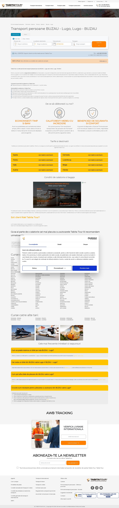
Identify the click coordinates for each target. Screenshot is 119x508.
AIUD (12, 261)
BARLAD (13, 279)
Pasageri (75, 41)
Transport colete (61, 5)
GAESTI (37, 287)
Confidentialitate (70, 506)
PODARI (62, 289)
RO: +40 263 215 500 (104, 4)
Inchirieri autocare (88, 5)
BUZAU (13, 295)
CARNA (13, 308)
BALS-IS (13, 275)
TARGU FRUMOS (89, 279)
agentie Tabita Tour (78, 355)
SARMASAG (63, 306)
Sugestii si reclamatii (66, 492)
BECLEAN (13, 283)
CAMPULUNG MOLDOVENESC (19, 301)
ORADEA (62, 273)
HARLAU (37, 298)
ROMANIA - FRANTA (40, 318)
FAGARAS (38, 276)
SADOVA (62, 303)
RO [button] (106, 1)
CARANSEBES (14, 305)
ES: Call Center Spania (104, 6)
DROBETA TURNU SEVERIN (42, 275)
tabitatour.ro (68, 367)
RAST (61, 294)
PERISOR (62, 279)
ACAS (12, 257)
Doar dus (17, 38)
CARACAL (13, 303)
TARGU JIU (87, 281)
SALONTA (62, 305)
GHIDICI (37, 292)
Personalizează (58, 268)
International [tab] (15, 34)
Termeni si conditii (61, 506)
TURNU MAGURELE (90, 297)
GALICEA (37, 290)
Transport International (42, 478)
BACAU (13, 268)
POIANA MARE (64, 290)
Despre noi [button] (91, 1)
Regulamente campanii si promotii (45, 491)
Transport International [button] (36, 5)
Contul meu (100, 1)
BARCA (13, 278)
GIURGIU (37, 295)
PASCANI (62, 276)
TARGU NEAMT (89, 284)
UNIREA (87, 298)
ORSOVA (62, 275)
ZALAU (86, 306)
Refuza (34, 268)
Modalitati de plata (16, 484)
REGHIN (62, 295)
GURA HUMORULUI (40, 297)
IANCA (37, 305)
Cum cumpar (14, 481)
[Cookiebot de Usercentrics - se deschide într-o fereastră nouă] (89, 238)
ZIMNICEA (87, 308)
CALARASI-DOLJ (15, 300)
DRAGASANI (38, 273)
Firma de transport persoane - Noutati (71, 489)
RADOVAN (63, 292)
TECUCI (87, 289)
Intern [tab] (25, 34)
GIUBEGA (38, 294)
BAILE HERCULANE (16, 272)
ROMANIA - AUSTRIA (40, 319)
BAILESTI (13, 273)
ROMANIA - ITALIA (15, 319)
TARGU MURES (89, 283)
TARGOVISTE (88, 278)
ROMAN (62, 300)
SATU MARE (63, 308)
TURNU (86, 295)
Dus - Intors (26, 38)
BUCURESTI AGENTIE (16, 294)
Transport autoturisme (74, 5)
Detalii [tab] (60, 244)
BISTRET (13, 284)
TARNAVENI (88, 287)
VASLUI (86, 303)
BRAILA (13, 290)
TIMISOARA (88, 292)
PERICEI (62, 278)
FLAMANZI (38, 283)
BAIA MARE (14, 270)
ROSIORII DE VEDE (65, 301)
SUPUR (86, 275)
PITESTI (62, 286)
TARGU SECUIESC (89, 286)
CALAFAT (13, 297)
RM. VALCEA (63, 298)
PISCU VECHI (63, 284)
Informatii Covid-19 (66, 499)
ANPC (12, 500)
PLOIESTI (62, 287)
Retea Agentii (82, 1)
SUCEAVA (87, 273)
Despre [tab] (85, 244)
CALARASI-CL (14, 298)
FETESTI (37, 279)
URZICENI (87, 300)
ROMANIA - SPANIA (16, 318)
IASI (36, 306)
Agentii (13, 478)
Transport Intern (49, 5)
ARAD (12, 267)
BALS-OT (13, 276)
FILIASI (37, 281)
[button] (81, 44)
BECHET (13, 281)
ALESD (12, 264)
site (55, 355)
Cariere (63, 481)
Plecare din (17, 41)
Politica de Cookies (80, 506)
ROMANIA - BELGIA (90, 318)
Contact (63, 495)
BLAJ (12, 287)
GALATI (37, 289)
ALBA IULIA (14, 262)
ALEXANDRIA (14, 265)
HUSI (36, 303)
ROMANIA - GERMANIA (66, 318)
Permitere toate (84, 268)
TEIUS (86, 290)
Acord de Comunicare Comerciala (45, 494)
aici (47, 399)
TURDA (86, 294)
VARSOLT (87, 301)
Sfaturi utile (64, 478)
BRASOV (13, 292)
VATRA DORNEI (89, 305)
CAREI (12, 306)
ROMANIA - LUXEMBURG (66, 319)
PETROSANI (63, 281)
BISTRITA (13, 286)
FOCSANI (37, 284)
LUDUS (37, 308)
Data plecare (57, 41)
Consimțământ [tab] (33, 244)
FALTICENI (38, 278)
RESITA (62, 297)
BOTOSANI (14, 289)
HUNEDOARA (39, 301)
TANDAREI (87, 276)
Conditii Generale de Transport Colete (21, 488)
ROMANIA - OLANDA (90, 319)
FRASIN (37, 286)
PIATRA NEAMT (64, 283)
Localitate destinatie (39, 41)
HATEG (37, 300)
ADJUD (13, 259)
